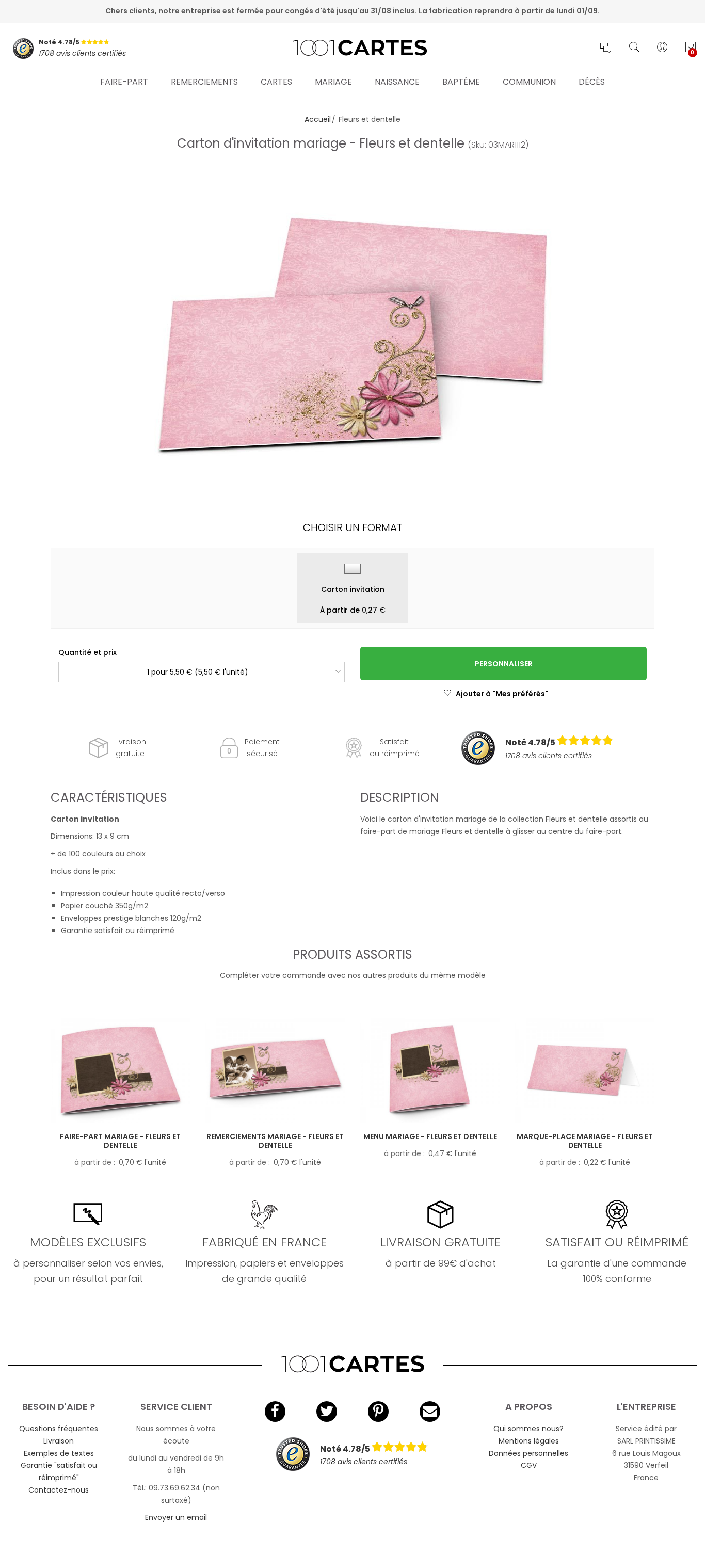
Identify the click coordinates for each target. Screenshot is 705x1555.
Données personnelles (528, 1453)
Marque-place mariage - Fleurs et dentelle (585, 1140)
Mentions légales (529, 1441)
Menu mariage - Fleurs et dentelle (430, 1136)
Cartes (276, 82)
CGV (529, 1465)
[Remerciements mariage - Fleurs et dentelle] (275, 1070)
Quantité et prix (87, 652)
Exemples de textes (59, 1453)
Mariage (333, 82)
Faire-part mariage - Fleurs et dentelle (120, 1140)
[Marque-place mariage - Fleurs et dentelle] (584, 1070)
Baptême (461, 82)
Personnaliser (504, 664)
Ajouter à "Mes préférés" (502, 693)
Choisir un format (353, 527)
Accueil (318, 119)
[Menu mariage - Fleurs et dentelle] (430, 1070)
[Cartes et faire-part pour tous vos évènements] (352, 48)
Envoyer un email (176, 1517)
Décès (592, 82)
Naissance (397, 82)
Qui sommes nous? (528, 1428)
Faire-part (124, 82)
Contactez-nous (58, 1490)
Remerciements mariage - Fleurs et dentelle (275, 1140)
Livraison (58, 1441)
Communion (529, 82)
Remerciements (204, 82)
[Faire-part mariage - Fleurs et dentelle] (120, 1070)
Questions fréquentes (58, 1428)
